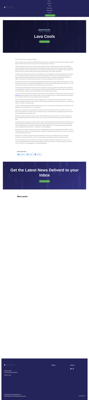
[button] (21, 154)
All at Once (50, 284)
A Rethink (20, 220)
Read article (19, 237)
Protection (21, 326)
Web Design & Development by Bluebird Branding (15, 396)
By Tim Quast (41, 31)
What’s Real (50, 326)
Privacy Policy (82, 396)
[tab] (44, 41)
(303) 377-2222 (7, 375)
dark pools (17, 95)
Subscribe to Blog (44, 41)
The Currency (51, 220)
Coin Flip (20, 262)
